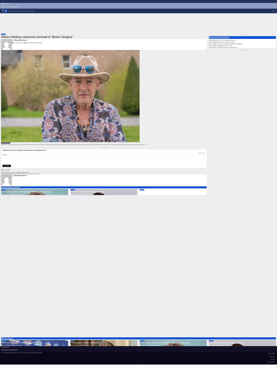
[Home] (3, 10)
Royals (72, 341)
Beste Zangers (38, 42)
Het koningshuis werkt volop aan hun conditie (221, 42)
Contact (10, 11)
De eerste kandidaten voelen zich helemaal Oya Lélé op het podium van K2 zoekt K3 (20, 173)
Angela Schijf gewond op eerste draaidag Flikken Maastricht (14, 172)
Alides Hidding (30, 42)
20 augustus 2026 (146, 194)
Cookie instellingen (37, 352)
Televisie (3, 34)
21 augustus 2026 (77, 194)
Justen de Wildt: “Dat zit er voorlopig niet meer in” (222, 40)
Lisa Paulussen (18, 194)
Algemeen (3, 341)
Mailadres (5, 154)
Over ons (23, 11)
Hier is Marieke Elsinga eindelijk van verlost (88, 192)
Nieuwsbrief (16, 11)
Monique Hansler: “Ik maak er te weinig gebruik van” (161, 192)
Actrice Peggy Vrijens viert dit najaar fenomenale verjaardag (26, 192)
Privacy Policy (31, 11)
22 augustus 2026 (8, 194)
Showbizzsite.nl (5, 3)
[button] (3, 12)
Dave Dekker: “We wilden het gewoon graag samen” (223, 47)
